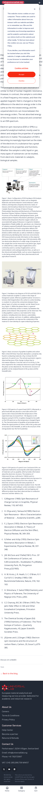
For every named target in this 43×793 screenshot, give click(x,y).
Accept (21, 74)
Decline (21, 81)
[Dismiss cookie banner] (34, 9)
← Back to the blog (9, 673)
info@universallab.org (17, 753)
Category (21, 791)
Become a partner (10, 734)
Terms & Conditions (10, 715)
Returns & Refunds (10, 738)
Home (7, 791)
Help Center (7, 730)
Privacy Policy (8, 720)
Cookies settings (21, 68)
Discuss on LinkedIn (8, 660)
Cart (35, 791)
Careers (5, 711)
